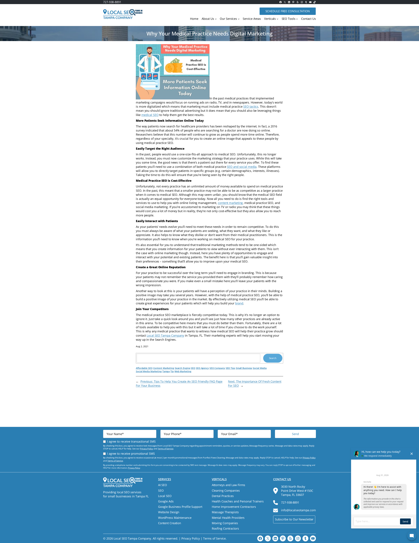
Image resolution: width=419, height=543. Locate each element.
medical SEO (150, 115)
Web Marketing (182, 371)
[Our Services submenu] (239, 19)
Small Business (244, 368)
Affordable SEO (144, 368)
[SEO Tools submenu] (297, 19)
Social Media (260, 368)
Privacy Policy (146, 448)
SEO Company (217, 368)
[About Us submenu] (216, 19)
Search (272, 358)
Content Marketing (163, 368)
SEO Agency (202, 368)
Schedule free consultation (287, 11)
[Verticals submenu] (277, 19)
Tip (172, 371)
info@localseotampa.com (298, 510)
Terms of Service (165, 448)
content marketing (230, 203)
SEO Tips (230, 368)
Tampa (166, 371)
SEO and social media (241, 167)
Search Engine (182, 368)
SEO (193, 368)
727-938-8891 (112, 2)
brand (239, 303)
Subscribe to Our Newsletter (294, 519)
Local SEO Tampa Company (165, 335)
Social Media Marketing (149, 371)
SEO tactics (250, 106)
